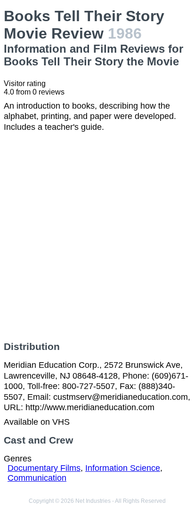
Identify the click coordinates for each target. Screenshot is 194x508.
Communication (37, 478)
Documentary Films (44, 468)
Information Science (122, 468)
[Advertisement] (97, 236)
